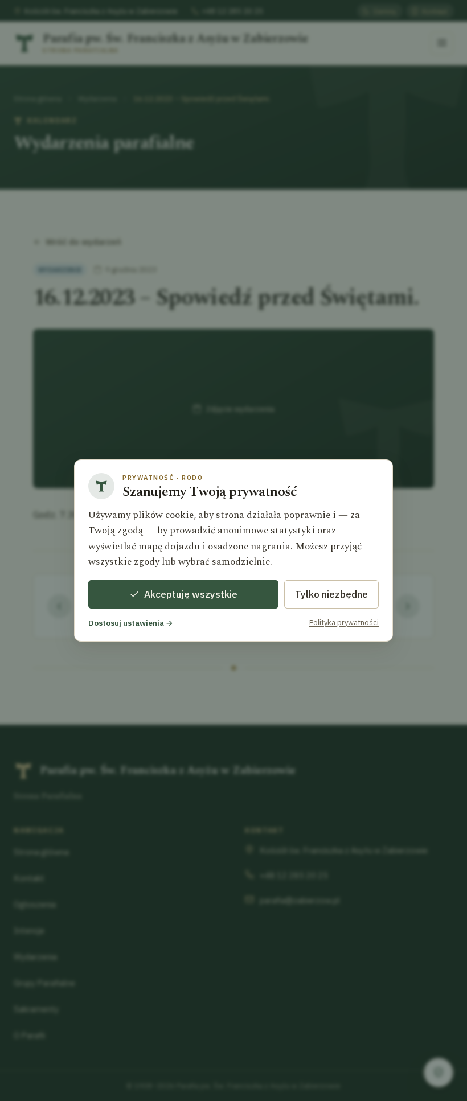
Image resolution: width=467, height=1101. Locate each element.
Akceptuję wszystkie (190, 594)
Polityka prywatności (344, 622)
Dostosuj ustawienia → (130, 623)
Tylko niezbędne (331, 594)
